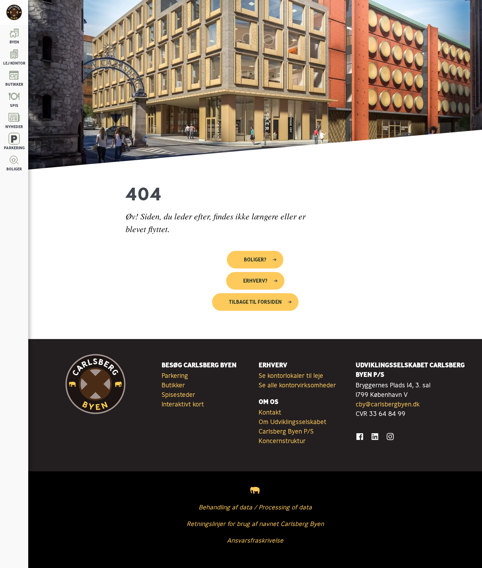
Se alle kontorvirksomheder (297, 385)
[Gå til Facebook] (360, 437)
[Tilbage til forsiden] (14, 12)
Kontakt (270, 412)
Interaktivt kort (183, 404)
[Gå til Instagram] (390, 437)
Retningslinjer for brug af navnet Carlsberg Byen (255, 523)
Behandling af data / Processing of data (255, 507)
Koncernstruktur (282, 441)
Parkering (175, 375)
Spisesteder (178, 394)
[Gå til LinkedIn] (375, 437)
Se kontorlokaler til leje (291, 375)
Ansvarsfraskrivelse (255, 540)
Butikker (173, 385)
